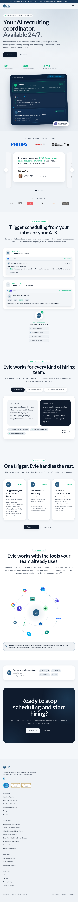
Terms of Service (8, 885)
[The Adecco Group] (42, 203)
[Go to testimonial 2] (38, 190)
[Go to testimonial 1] (36, 190)
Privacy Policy (7, 882)
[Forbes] (11, 203)
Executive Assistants (10, 834)
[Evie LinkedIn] (4, 779)
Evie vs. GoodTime (9, 858)
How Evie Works (8, 797)
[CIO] (29, 203)
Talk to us (9, 55)
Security (6, 878)
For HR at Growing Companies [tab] (55, 389)
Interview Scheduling (10, 800)
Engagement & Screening (11, 841)
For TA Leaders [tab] (18, 389)
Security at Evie (17, 676)
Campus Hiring (7, 845)
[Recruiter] (65, 203)
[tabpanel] (39, 417)
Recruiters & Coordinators (11, 824)
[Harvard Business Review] (20, 203)
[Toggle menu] (73, 6)
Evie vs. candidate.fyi (9, 865)
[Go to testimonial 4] (41, 190)
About (5, 875)
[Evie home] (6, 6)
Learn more (23, 55)
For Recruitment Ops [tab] (34, 389)
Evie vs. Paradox (8, 861)
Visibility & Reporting (10, 807)
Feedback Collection (9, 804)
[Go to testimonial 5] (42, 190)
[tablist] (39, 390)
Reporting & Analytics (10, 848)
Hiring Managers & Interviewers (13, 831)
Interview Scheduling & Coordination (15, 838)
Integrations (7, 811)
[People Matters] (53, 203)
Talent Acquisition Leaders (11, 827)
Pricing (5, 814)
